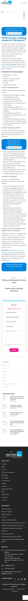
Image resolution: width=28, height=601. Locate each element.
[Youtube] (24, 579)
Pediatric (5, 377)
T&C (15, 344)
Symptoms (5, 387)
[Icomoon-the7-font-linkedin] (18, 579)
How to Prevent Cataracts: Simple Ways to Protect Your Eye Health (17, 398)
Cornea (4, 365)
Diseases (5, 368)
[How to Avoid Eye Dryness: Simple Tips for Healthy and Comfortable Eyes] (6, 431)
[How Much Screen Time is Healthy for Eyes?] (6, 416)
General (4, 374)
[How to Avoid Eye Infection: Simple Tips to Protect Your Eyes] (6, 422)
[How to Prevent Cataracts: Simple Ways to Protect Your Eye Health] (6, 398)
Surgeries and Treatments (9, 383)
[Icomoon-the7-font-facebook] (15, 579)
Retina (4, 380)
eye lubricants (9, 66)
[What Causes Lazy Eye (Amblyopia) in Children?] (6, 407)
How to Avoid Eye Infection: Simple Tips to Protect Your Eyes (17, 423)
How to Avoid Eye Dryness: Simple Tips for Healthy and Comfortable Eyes (17, 431)
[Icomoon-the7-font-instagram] (21, 579)
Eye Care (5, 371)
